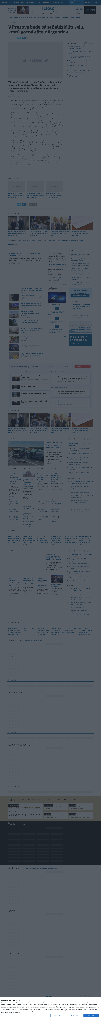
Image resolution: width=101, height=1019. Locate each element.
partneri (8, 1002)
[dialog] (50, 1008)
